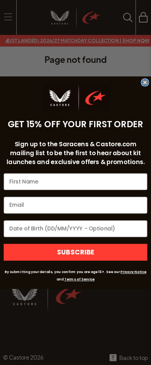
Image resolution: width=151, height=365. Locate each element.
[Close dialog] (145, 82)
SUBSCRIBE (75, 252)
